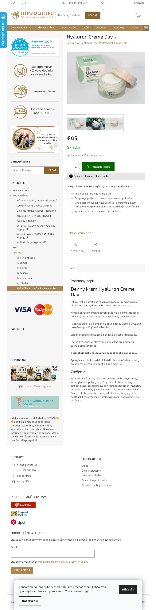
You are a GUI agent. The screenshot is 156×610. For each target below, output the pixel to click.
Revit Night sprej (26, 258)
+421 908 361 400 (26, 470)
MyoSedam (23, 283)
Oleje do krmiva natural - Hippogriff (36, 211)
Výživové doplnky (27, 221)
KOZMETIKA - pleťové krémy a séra (37, 288)
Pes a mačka (20, 196)
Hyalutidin (22, 263)
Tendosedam (24, 278)
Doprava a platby (91, 475)
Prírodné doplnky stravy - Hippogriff (37, 201)
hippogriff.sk (24, 476)
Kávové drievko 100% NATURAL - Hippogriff (35, 235)
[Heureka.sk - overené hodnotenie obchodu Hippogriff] (35, 47)
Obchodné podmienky (74, 3)
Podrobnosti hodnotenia (113, 43)
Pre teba (18, 253)
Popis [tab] (72, 268)
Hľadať (92, 15)
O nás (85, 466)
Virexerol (22, 268)
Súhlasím (128, 589)
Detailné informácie (78, 233)
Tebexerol (22, 273)
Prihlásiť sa (22, 570)
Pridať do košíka (101, 166)
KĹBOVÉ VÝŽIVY (21, 190)
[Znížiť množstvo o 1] (80, 169)
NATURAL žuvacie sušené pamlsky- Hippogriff (36, 227)
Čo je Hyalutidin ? (91, 471)
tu (86, 591)
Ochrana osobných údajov (96, 485)
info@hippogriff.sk (27, 465)
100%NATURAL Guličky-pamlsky (34, 206)
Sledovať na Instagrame (38, 387)
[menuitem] (20, 28)
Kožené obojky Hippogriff (31, 242)
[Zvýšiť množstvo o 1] (80, 164)
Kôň (15, 248)
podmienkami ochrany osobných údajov (65, 562)
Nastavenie (30, 601)
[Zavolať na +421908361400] (16, 3)
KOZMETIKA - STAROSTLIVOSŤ (34, 216)
